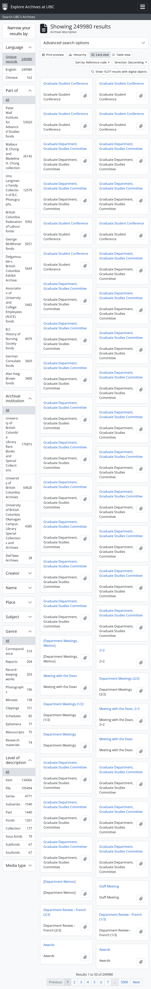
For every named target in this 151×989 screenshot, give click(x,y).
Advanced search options (66, 42)
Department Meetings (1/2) (63, 704)
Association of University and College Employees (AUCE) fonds (19, 304)
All (7, 100)
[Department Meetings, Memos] (60, 643)
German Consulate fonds (19, 361)
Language (14, 47)
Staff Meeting (109, 886)
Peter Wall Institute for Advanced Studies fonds (19, 122)
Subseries (19, 805)
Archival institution (15, 398)
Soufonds (19, 853)
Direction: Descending (130, 62)
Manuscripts (19, 733)
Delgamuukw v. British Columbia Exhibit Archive (19, 268)
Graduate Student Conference (65, 83)
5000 (124, 982)
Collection (19, 829)
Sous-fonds (19, 837)
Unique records (19, 59)
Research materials (19, 742)
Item (19, 781)
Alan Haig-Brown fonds (19, 378)
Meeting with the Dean (60, 676)
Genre (11, 631)
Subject (12, 616)
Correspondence (19, 651)
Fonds (19, 821)
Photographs (19, 689)
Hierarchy (79, 55)
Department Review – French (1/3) (120, 916)
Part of (12, 90)
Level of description (16, 760)
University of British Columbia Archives (19, 487)
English (19, 70)
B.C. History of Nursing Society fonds (19, 338)
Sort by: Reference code (91, 62)
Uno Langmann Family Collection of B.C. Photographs (19, 190)
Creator (12, 573)
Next (136, 982)
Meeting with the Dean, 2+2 (119, 709)
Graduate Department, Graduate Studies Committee (65, 146)
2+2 (102, 650)
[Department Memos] (59, 881)
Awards (48, 945)
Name (11, 587)
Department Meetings (59, 734)
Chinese (19, 78)
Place (10, 602)
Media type (16, 865)
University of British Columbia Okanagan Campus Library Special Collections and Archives (19, 526)
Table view (123, 55)
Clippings (19, 709)
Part (19, 813)
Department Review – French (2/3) (64, 912)
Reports (19, 662)
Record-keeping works (19, 674)
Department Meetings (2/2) (119, 678)
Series (19, 797)
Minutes (19, 701)
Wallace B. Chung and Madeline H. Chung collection (19, 156)
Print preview (54, 55)
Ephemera (19, 725)
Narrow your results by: (18, 30)
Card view (102, 55)
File (19, 789)
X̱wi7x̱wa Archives (19, 557)
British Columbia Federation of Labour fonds (19, 221)
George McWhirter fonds (19, 244)
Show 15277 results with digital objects (121, 71)
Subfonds (19, 845)
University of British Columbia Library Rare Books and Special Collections (19, 444)
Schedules (19, 717)
